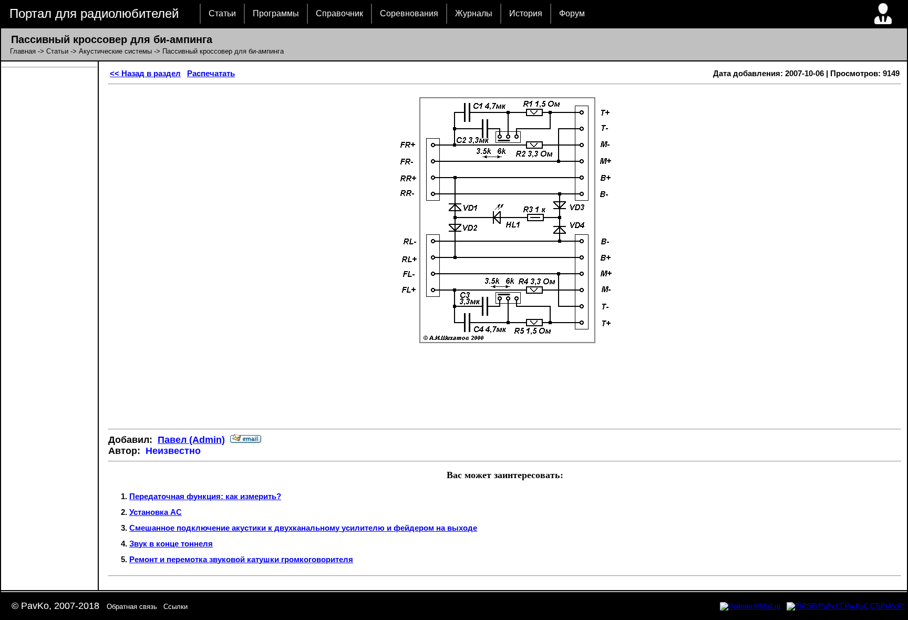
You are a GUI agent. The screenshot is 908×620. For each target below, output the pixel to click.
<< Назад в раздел (145, 73)
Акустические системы (115, 51)
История (525, 13)
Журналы (473, 13)
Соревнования (409, 13)
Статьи (222, 13)
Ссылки (175, 607)
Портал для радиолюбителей (94, 13)
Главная (23, 51)
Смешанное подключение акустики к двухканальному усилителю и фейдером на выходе (303, 527)
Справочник (339, 13)
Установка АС (155, 512)
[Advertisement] (504, 389)
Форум (572, 13)
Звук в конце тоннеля (171, 543)
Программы (276, 13)
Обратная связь (132, 607)
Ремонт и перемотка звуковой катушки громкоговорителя (241, 559)
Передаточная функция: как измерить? (205, 496)
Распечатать (211, 73)
